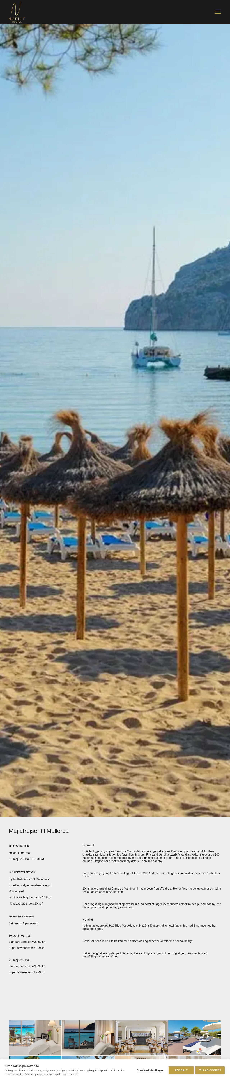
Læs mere (73, 1074)
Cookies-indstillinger (150, 1070)
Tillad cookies (210, 1070)
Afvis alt (181, 1070)
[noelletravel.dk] (17, 12)
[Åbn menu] (217, 12)
